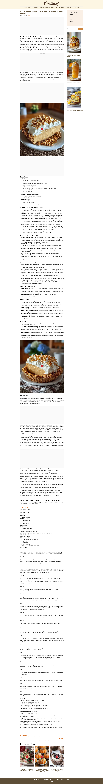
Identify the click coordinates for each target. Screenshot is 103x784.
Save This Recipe (26, 507)
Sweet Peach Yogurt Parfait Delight (73, 55)
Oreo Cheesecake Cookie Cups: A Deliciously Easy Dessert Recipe (57, 770)
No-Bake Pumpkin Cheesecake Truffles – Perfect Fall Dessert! (42, 770)
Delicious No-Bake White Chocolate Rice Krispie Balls (27, 769)
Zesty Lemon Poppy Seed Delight (75, 110)
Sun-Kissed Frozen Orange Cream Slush (73, 83)
